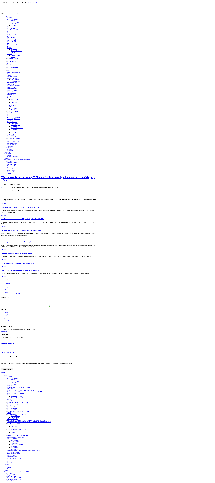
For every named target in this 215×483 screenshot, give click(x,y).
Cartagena (6, 287)
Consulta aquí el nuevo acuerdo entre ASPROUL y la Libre (18, 242)
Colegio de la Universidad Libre (12, 293)
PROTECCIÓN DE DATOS (8, 352)
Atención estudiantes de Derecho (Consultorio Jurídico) (17, 253)
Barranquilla (7, 283)
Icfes (5, 315)
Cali (5, 286)
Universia (6, 312)
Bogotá (6, 284)
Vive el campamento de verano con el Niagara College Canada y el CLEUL (22, 219)
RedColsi (6, 320)
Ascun (5, 318)
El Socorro (7, 290)
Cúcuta (6, 289)
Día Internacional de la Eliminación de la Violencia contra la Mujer (20, 270)
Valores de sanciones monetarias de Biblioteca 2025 (15, 196)
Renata (6, 314)
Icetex (5, 317)
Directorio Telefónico (9, 343)
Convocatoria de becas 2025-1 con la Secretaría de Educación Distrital (21, 230)
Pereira (6, 292)
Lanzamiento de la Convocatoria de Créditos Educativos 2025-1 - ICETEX (22, 207)
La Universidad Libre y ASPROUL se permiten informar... (17, 263)
